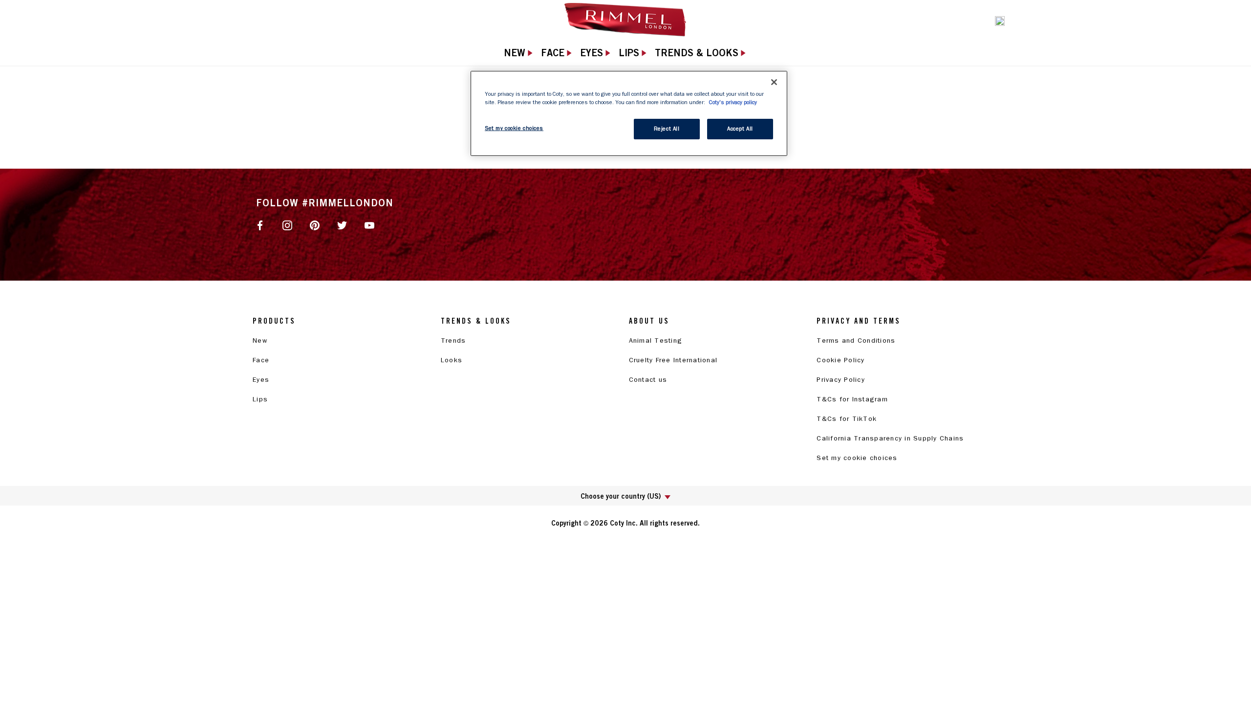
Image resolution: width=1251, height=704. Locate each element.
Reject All (667, 129)
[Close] (774, 82)
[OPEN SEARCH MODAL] (1000, 20)
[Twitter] (342, 224)
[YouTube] (369, 224)
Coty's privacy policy (733, 102)
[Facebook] (260, 224)
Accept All (740, 129)
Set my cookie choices (857, 458)
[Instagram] (287, 224)
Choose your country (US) (621, 496)
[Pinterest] (315, 224)
